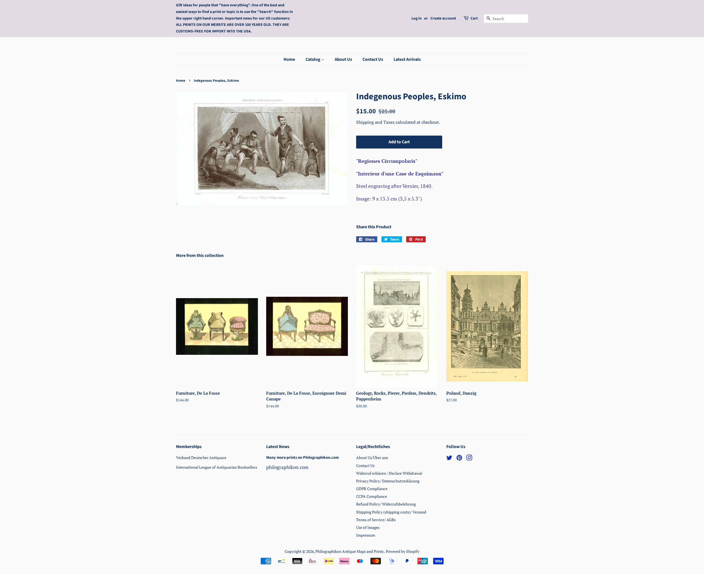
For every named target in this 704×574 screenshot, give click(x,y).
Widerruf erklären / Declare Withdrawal (389, 473)
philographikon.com (287, 467)
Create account (443, 18)
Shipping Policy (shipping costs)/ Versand (391, 512)
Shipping (365, 122)
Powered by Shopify (402, 551)
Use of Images (368, 527)
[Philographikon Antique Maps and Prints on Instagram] (469, 458)
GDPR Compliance (371, 488)
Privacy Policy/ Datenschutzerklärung (387, 481)
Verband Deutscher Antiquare (201, 457)
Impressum (365, 535)
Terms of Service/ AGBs (376, 519)
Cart (474, 18)
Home (289, 59)
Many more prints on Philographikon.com (302, 457)
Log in (416, 18)
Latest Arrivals (407, 59)
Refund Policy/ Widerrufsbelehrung (386, 504)
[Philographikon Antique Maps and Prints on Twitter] (449, 458)
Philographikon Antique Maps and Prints (349, 551)
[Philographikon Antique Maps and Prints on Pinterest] (459, 458)
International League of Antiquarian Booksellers (216, 467)
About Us (343, 59)
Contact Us (372, 59)
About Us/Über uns (372, 457)
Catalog (313, 59)
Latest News (277, 447)
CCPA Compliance (371, 496)
